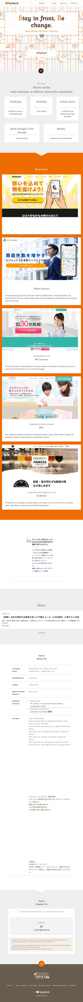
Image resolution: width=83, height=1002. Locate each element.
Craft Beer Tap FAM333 (39, 712)
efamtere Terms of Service (60, 985)
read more (5, 625)
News (54, 3)
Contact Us (74, 3)
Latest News (41, 632)
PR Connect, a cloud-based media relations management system (46, 705)
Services (41, 3)
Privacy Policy (32, 985)
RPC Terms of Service (45, 985)
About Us (63, 3)
